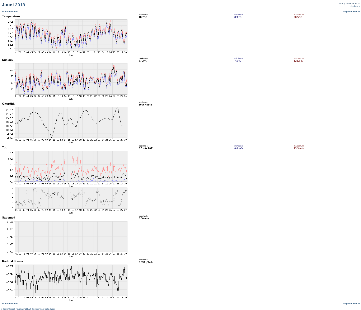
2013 (20, 4)
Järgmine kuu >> (351, 11)
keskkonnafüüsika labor (43, 309)
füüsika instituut (23, 309)
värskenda (355, 6)
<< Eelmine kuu (10, 11)
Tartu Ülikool (9, 309)
